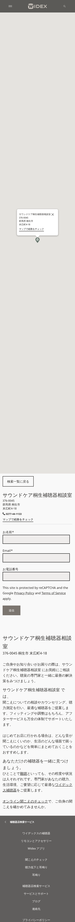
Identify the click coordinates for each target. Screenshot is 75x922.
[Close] (52, 214)
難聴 (23, 773)
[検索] (64, 6)
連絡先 (36, 909)
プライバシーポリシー (36, 920)
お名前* (8, 532)
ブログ (36, 901)
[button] (37, 240)
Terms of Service (54, 593)
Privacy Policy (24, 593)
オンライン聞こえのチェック (25, 801)
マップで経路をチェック (18, 519)
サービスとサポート (36, 893)
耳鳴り (36, 875)
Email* (8, 550)
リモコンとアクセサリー (36, 841)
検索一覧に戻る (18, 481)
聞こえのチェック (36, 859)
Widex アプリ (36, 848)
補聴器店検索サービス (36, 886)
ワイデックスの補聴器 (36, 833)
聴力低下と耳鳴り (36, 867)
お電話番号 (10, 569)
